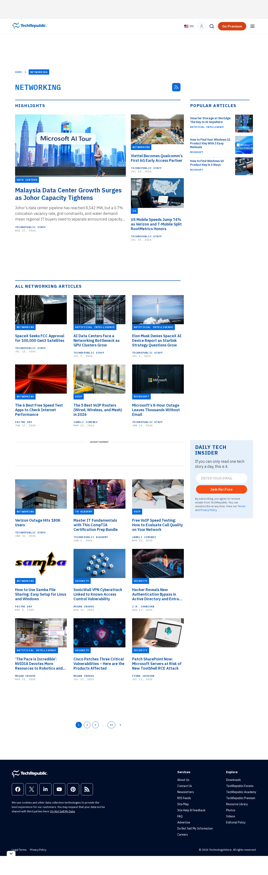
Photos (230, 810)
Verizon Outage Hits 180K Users (38, 522)
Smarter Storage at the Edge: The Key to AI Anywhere (210, 120)
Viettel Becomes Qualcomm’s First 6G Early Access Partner (157, 158)
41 (111, 724)
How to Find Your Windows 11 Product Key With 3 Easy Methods (210, 143)
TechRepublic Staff (30, 227)
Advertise (183, 822)
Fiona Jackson (143, 675)
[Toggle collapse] (11, 853)
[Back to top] (260, 862)
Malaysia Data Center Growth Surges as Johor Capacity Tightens (68, 193)
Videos (230, 816)
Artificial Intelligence (207, 127)
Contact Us (184, 786)
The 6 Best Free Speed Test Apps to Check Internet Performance (39, 410)
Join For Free (221, 489)
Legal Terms (19, 850)
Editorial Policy (236, 822)
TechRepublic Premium (240, 798)
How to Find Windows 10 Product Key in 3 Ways (207, 163)
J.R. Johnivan (143, 606)
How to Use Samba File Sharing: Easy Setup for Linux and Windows (40, 594)
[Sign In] (201, 26)
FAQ (180, 816)
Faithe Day (23, 422)
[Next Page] (120, 725)
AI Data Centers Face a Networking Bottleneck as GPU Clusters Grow (96, 340)
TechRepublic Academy (90, 537)
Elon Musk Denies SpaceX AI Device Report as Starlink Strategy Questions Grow (157, 340)
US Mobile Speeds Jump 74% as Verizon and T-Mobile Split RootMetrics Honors (156, 224)
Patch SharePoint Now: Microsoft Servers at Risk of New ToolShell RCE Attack (157, 664)
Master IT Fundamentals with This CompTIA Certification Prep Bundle (95, 525)
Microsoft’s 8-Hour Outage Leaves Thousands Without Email (156, 410)
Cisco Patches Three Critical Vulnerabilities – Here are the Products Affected (98, 664)
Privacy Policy (208, 510)
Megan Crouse (83, 606)
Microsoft (196, 152)
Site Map (183, 804)
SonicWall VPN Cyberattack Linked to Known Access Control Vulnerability (97, 594)
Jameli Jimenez (85, 422)
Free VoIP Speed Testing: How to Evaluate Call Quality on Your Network (157, 525)
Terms (241, 506)
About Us (183, 780)
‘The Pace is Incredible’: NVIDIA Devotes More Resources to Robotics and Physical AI (39, 664)
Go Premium (232, 26)
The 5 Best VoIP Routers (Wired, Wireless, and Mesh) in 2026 (97, 410)
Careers (182, 834)
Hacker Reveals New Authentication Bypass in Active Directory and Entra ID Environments (155, 594)
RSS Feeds (184, 798)
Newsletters (185, 792)
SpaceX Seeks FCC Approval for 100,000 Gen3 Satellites (39, 338)
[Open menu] (252, 26)
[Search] (211, 26)
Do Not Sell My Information (195, 828)
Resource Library (237, 804)
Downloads (233, 780)
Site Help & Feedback (191, 810)
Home (18, 72)
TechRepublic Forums (240, 786)
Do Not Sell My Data (62, 811)
